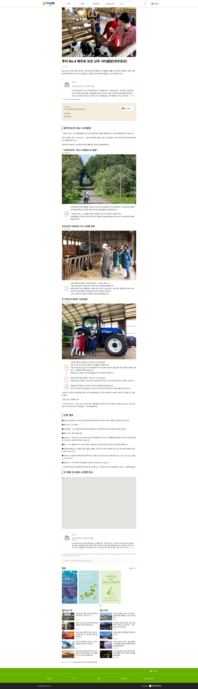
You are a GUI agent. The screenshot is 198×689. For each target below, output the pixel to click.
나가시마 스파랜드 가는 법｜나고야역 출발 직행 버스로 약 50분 (86, 643)
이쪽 (73, 429)
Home (49, 678)
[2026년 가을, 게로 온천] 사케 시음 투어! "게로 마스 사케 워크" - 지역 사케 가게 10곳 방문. (124, 625)
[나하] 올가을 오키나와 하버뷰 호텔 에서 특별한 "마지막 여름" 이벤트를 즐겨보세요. (124, 653)
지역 (74, 678)
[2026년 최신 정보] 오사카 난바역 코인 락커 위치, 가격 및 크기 (86, 614)
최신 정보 (123, 678)
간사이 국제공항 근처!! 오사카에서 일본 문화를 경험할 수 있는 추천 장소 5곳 (124, 615)
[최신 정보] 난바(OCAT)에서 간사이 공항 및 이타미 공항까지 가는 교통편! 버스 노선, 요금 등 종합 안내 (86, 653)
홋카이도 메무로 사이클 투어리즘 (83, 86)
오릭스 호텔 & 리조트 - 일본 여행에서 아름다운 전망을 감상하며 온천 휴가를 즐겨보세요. (124, 644)
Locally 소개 (148, 678)
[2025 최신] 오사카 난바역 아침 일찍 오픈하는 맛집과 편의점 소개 (86, 624)
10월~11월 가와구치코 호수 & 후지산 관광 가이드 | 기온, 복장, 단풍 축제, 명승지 (86, 634)
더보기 (132, 568)
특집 (99, 678)
